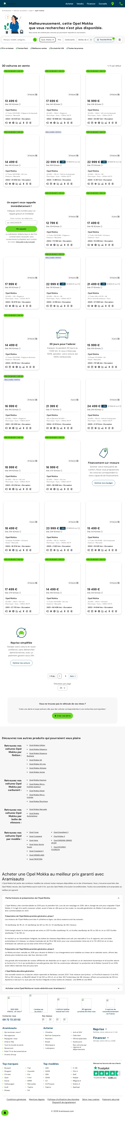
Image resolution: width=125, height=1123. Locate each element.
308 (47, 1074)
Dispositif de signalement (64, 1102)
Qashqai (76, 1087)
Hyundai (30, 1071)
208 (47, 1068)
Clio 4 (75, 1071)
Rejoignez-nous (10, 1038)
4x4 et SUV (77, 1032)
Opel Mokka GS (35, 760)
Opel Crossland (35, 836)
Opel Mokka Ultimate (37, 768)
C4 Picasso (49, 1084)
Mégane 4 (77, 1081)
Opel (6, 1077)
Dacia (6, 1081)
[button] (53, 40)
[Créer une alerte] (5, 1113)
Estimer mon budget (104, 483)
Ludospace (49, 1048)
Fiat (29, 1068)
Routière (48, 1038)
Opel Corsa (34, 832)
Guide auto (77, 1042)
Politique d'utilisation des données (63, 1099)
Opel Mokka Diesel (36, 791)
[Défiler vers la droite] (91, 39)
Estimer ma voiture (21, 663)
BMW (29, 1081)
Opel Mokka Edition (37, 745)
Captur (48, 1087)
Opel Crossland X (36, 851)
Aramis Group (10, 1054)
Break (47, 1042)
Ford (29, 1077)
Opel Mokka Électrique (38, 801)
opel (31, 10)
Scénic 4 (76, 1084)
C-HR (75, 1068)
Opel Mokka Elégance (38, 749)
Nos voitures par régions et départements (80, 1047)
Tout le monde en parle (13, 1045)
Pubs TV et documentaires (15, 1051)
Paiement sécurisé (110, 1099)
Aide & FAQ (9, 1042)
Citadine (48, 1032)
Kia (28, 1074)
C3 (46, 1081)
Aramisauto (6, 10)
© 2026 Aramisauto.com (62, 1111)
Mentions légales (37, 1099)
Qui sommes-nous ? (12, 1032)
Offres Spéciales (80, 1038)
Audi (6, 1087)
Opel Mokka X (59, 836)
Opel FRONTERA (35, 859)
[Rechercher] (35, 40)
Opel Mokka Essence (37, 780)
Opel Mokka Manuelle (38, 809)
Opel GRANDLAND (36, 855)
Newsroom (8, 1048)
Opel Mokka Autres (37, 772)
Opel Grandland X (61, 832)
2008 (47, 1071)
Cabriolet (77, 1035)
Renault (7, 1068)
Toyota (30, 1087)
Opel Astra (33, 840)
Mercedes (31, 1084)
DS (28, 1090)
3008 (47, 1077)
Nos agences (9, 1035)
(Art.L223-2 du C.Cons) (25, 242)
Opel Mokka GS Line (37, 764)
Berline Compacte (52, 1035)
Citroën (7, 1074)
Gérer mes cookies (90, 1099)
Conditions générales (16, 1099)
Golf (74, 1074)
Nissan (7, 1090)
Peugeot (7, 1071)
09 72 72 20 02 (11, 1019)
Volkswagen (9, 1084)
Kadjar (75, 1077)
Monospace (50, 1045)
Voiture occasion (20, 10)
